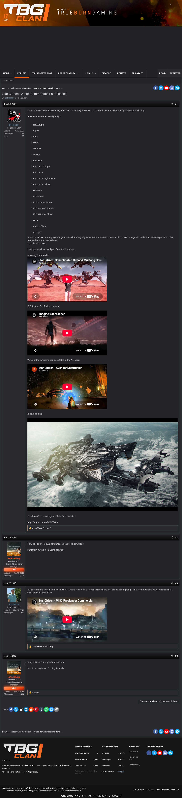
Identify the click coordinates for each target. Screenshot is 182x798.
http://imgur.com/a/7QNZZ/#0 (42, 522)
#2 (176, 537)
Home (6, 73)
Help (173, 789)
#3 (176, 583)
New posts (8, 80)
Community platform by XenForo (25, 788)
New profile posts (133, 758)
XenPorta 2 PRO (13, 791)
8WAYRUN (77, 791)
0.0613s (100, 796)
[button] (12, 73)
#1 (176, 104)
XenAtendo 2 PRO (50, 791)
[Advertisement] (91, 48)
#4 (176, 656)
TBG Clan (6, 760)
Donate (121, 73)
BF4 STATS (137, 73)
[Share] (172, 104)
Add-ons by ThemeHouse (76, 788)
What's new (134, 746)
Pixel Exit (61, 788)
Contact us (150, 789)
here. (43, 243)
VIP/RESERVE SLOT (42, 73)
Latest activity (134, 765)
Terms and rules (162, 789)
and (41, 528)
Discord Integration (29, 791)
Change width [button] (138, 789)
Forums (21, 73)
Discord (106, 73)
